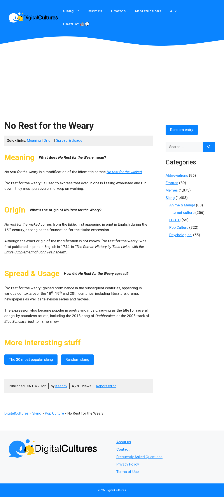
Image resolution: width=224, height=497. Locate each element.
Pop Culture (54, 413)
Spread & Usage (69, 140)
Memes (95, 11)
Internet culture (181, 212)
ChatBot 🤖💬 (76, 24)
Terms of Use (127, 471)
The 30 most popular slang (31, 359)
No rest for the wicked (124, 172)
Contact (123, 449)
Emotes (118, 11)
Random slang (77, 359)
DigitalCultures (16, 413)
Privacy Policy (127, 464)
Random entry (181, 129)
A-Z (173, 11)
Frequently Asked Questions (139, 457)
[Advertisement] (112, 78)
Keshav (61, 386)
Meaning (34, 140)
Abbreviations (148, 11)
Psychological (180, 235)
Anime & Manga (182, 205)
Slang (36, 413)
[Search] (209, 147)
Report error (106, 386)
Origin (48, 140)
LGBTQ (175, 220)
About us (123, 442)
